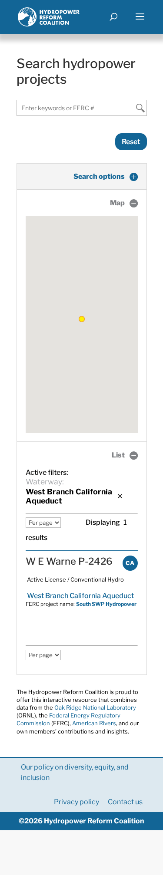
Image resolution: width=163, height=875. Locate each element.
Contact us (125, 802)
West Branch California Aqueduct (80, 596)
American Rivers (94, 723)
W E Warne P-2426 (69, 561)
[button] (81, 319)
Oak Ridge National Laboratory (95, 707)
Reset (131, 142)
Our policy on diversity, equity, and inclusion (75, 772)
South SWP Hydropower (106, 604)
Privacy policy (76, 802)
